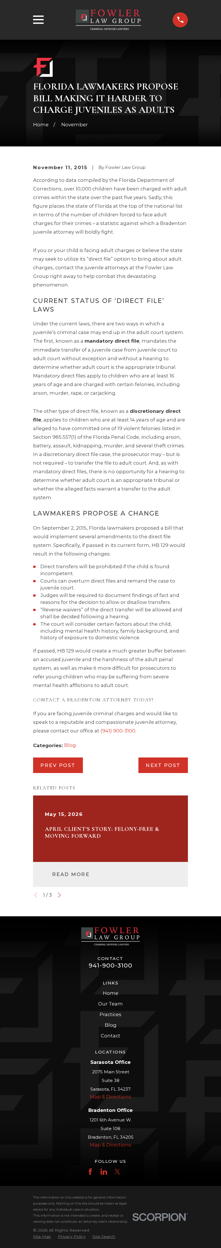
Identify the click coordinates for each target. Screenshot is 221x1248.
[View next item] (59, 895)
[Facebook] (90, 1171)
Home (110, 993)
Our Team (110, 1004)
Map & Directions (110, 1097)
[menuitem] (42, 1236)
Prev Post (58, 765)
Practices (110, 1014)
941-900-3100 (111, 965)
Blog (70, 745)
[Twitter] (117, 1171)
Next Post (163, 765)
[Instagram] (130, 1171)
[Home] (108, 20)
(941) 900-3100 (117, 731)
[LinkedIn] (103, 1171)
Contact (110, 1036)
